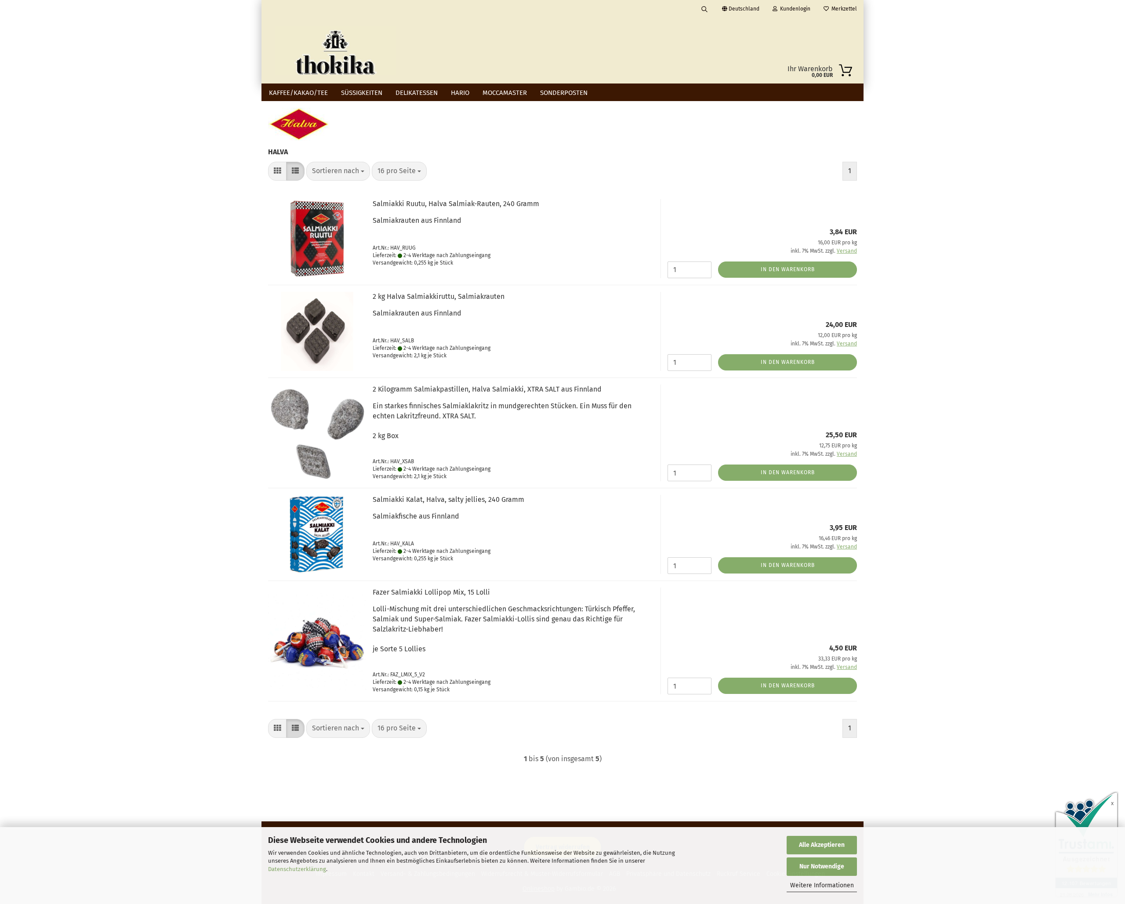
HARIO (460, 93)
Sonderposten (564, 93)
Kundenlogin (793, 9)
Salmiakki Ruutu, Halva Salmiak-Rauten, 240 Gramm (456, 204)
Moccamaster (505, 93)
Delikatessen (417, 93)
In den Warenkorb (788, 269)
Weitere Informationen (822, 885)
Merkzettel (843, 9)
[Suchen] (704, 9)
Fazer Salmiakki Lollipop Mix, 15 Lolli (431, 592)
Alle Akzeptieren (822, 845)
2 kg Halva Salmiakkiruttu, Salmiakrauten (438, 296)
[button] (277, 171)
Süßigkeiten (361, 93)
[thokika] (335, 51)
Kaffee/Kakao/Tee (298, 93)
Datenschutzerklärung (297, 869)
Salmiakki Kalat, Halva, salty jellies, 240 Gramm (448, 499)
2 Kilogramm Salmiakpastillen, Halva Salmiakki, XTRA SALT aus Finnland (487, 389)
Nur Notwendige (821, 866)
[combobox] (338, 171)
